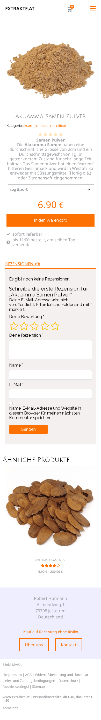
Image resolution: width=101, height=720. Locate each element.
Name (16, 365)
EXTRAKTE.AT (19, 8)
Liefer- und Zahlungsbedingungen (29, 680)
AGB (28, 674)
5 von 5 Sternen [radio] (55, 325)
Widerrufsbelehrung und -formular (61, 674)
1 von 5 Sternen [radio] (13, 325)
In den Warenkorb (50, 220)
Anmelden (10, 708)
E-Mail (16, 384)
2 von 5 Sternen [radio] (24, 325)
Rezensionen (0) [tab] (22, 264)
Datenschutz (68, 680)
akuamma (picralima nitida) (44, 125)
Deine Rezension (26, 335)
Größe (7, 189)
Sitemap (38, 686)
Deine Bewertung (26, 317)
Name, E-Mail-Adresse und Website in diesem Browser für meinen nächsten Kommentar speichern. (45, 413)
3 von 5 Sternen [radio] (34, 325)
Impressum (13, 674)
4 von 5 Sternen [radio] (44, 325)
